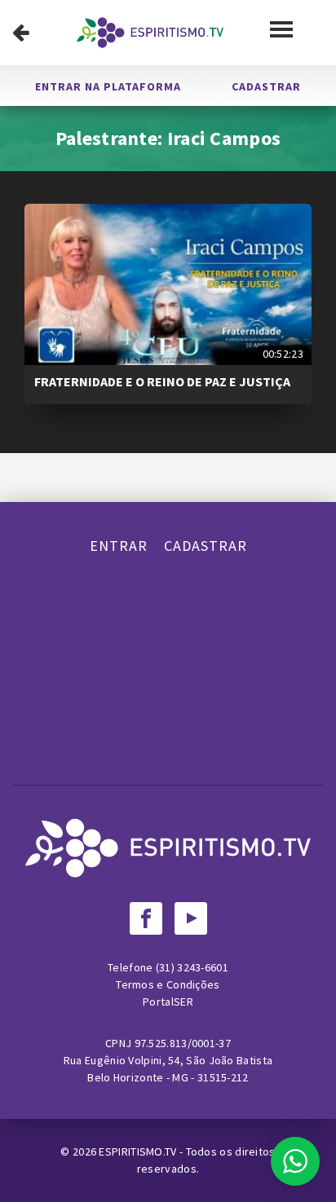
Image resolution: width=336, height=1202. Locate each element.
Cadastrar (266, 86)
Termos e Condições (167, 984)
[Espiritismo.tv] (150, 32)
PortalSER (168, 1001)
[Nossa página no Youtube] (191, 918)
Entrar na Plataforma (108, 86)
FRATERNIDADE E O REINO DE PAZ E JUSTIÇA (162, 381)
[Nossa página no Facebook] (146, 918)
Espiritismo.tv (139, 1151)
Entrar (119, 545)
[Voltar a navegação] (20, 32)
